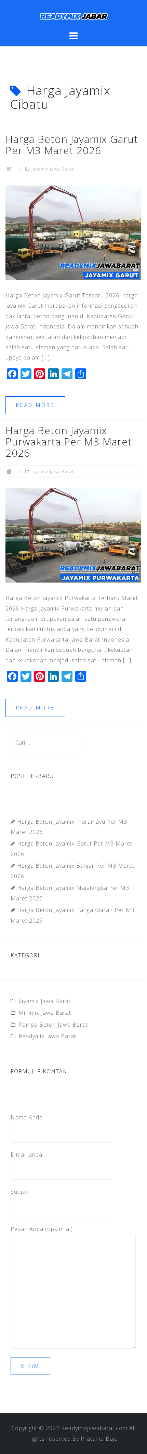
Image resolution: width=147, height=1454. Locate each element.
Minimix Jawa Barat (44, 1012)
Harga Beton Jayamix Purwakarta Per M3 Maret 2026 (68, 441)
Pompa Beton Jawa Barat (53, 1024)
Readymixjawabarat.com (94, 1428)
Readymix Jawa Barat (47, 1036)
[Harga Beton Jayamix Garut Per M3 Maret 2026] (73, 232)
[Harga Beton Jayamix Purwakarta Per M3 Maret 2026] (73, 535)
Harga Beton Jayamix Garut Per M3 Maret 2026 (71, 144)
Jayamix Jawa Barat (52, 169)
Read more (35, 405)
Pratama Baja (99, 1438)
